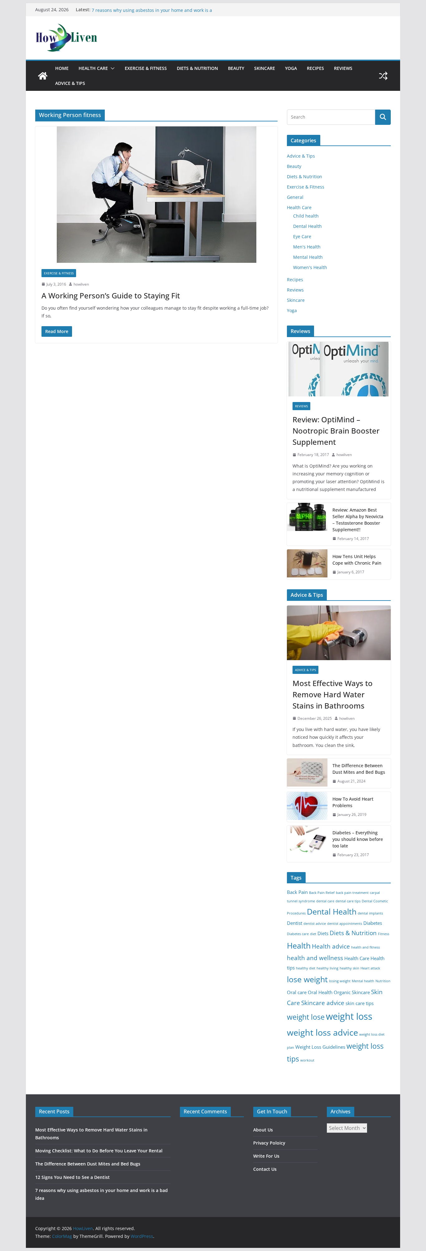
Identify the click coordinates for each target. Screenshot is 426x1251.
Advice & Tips (70, 83)
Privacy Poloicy (269, 1143)
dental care (325, 901)
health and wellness (315, 958)
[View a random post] (383, 75)
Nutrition (382, 981)
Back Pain (297, 892)
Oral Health (320, 992)
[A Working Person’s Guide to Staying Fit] (156, 194)
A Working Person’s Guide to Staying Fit (110, 295)
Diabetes (372, 923)
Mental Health (308, 257)
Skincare (264, 68)
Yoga (291, 68)
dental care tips (348, 901)
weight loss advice (322, 1032)
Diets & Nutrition (197, 68)
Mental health (363, 981)
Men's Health (307, 247)
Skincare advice (322, 1002)
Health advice (331, 946)
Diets (322, 933)
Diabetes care (298, 934)
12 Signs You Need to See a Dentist (128, 9)
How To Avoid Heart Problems (352, 802)
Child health (306, 216)
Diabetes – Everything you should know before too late (357, 839)
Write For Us (266, 1156)
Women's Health (310, 267)
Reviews (343, 68)
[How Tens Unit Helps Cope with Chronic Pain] (307, 564)
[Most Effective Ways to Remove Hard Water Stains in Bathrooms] (339, 633)
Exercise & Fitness (146, 68)
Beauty (236, 68)
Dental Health (307, 226)
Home (62, 68)
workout (307, 1060)
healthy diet (305, 968)
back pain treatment (352, 892)
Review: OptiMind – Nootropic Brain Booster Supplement (336, 430)
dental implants (370, 913)
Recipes (315, 68)
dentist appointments (344, 923)
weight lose (306, 1017)
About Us (263, 1130)
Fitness (383, 934)
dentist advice (314, 923)
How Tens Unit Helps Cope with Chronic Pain (356, 559)
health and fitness (365, 947)
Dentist (294, 923)
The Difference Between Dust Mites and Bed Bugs (358, 769)
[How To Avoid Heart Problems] (307, 807)
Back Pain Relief (322, 892)
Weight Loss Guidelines (320, 1047)
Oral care (297, 992)
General (295, 197)
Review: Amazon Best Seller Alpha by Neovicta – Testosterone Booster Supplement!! (357, 519)
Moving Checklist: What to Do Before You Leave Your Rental (98, 1151)
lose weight (307, 979)
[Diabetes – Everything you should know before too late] (307, 844)
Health (299, 945)
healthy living (327, 968)
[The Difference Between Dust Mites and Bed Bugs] (307, 773)
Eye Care (302, 236)
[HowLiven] (42, 75)
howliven (81, 284)
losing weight (340, 981)
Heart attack (370, 968)
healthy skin (349, 968)
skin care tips (360, 1003)
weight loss (349, 1016)
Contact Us (265, 1169)
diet (313, 934)
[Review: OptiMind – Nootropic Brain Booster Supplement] (339, 369)
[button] (111, 68)
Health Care (93, 68)
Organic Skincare (352, 992)
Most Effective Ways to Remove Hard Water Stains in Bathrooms (333, 694)
